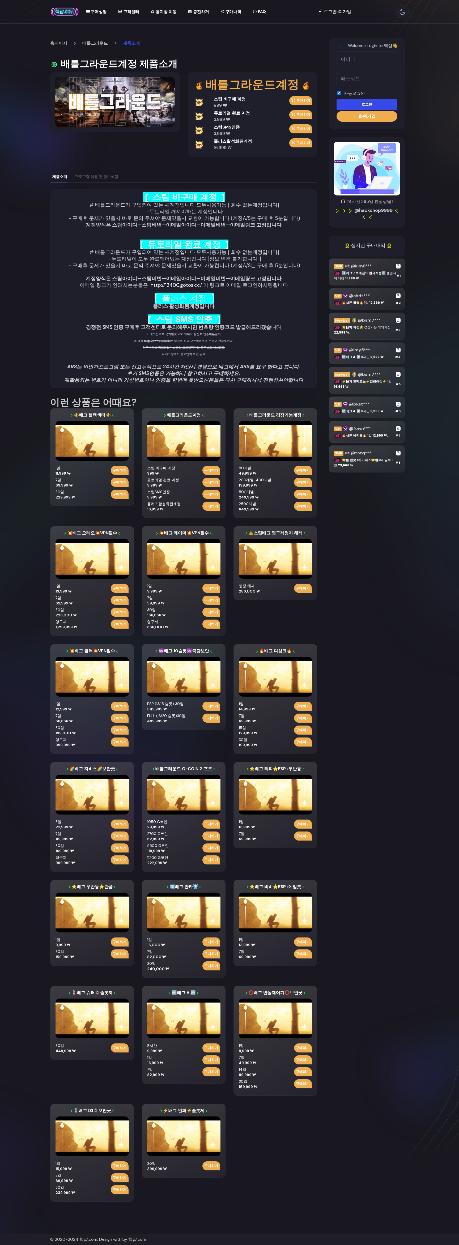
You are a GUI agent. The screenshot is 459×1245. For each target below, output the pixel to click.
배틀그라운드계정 (184, 415)
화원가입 (367, 116)
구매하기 (303, 100)
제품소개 (59, 176)
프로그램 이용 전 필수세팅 (96, 176)
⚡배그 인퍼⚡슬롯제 (184, 1110)
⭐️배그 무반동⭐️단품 (92, 886)
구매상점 (98, 11)
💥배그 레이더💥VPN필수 (184, 533)
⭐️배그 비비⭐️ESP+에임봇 (275, 886)
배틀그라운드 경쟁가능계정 (275, 415)
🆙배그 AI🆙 (184, 992)
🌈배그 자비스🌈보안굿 (92, 768)
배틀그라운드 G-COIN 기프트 (183, 768)
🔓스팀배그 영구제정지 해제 (275, 533)
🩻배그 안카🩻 (183, 886)
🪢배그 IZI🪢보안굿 (92, 1110)
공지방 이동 (166, 11)
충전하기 (200, 11)
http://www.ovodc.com (158, 341)
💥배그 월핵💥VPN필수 (92, 651)
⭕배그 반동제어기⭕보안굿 (275, 992)
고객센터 (130, 11)
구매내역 (232, 11)
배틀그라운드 (95, 43)
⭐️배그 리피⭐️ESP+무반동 (275, 768)
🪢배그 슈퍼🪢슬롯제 (92, 992)
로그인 (367, 105)
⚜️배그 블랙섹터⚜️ (92, 415)
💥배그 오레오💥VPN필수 (92, 533)
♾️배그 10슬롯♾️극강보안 (184, 651)
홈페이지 (58, 43)
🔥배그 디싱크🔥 (275, 651)
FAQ (261, 11)
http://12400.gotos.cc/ (176, 285)
